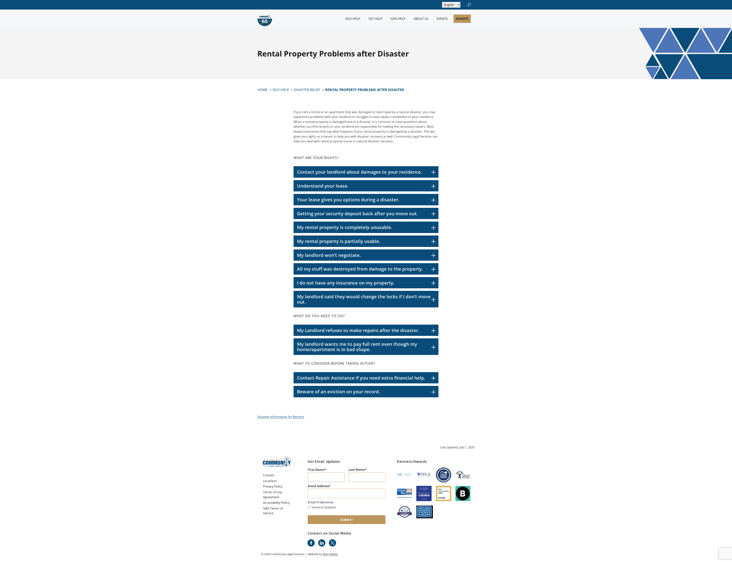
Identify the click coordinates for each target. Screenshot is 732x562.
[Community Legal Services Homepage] (264, 19)
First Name (316, 470)
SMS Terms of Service (273, 510)
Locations (270, 481)
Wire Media (330, 554)
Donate (462, 19)
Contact (268, 475)
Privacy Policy (273, 486)
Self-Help (352, 19)
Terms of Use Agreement (272, 494)
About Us (421, 19)
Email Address (318, 486)
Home (262, 89)
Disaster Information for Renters (280, 417)
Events (442, 19)
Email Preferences (321, 502)
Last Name (356, 470)
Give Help (398, 19)
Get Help (375, 19)
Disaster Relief (307, 89)
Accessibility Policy (276, 503)
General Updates (324, 507)
